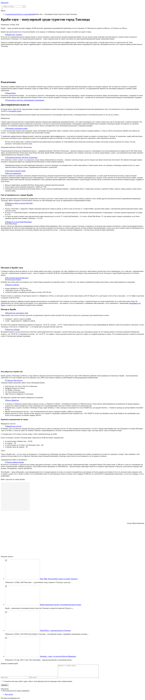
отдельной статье (14, 111)
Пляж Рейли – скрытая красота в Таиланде (55, 630)
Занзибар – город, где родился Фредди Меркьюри (58, 656)
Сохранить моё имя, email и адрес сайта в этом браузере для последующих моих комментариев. (37, 681)
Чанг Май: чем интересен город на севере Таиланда (58, 579)
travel (4, 2)
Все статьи (9, 694)
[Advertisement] (72, 64)
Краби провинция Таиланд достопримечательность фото (60, 605)
